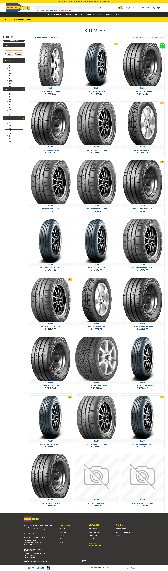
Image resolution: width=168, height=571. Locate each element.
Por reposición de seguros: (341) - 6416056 (36, 553)
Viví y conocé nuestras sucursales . (54, 10)
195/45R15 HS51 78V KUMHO (50, 268)
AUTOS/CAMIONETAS (17, 19)
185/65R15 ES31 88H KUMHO (96, 209)
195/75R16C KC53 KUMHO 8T (142, 326)
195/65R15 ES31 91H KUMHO (50, 326)
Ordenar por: (134, 37)
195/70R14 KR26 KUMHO (96, 326)
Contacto (118, 535)
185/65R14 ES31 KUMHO (50, 209)
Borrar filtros (14, 40)
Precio (7, 45)
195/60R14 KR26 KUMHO (96, 268)
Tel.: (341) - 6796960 (29, 557)
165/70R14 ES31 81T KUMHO (96, 150)
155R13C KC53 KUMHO (51, 150)
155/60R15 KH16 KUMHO (96, 91)
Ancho (7, 89)
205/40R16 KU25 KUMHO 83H (96, 385)
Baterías (62, 539)
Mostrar (157, 37)
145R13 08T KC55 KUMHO (51, 91)
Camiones (63, 532)
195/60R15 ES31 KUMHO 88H (142, 268)
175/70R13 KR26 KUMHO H (142, 150)
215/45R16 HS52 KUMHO (96, 503)
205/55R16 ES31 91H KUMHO (96, 444)
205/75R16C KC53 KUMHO (50, 503)
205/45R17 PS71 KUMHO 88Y (142, 385)
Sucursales (92, 539)
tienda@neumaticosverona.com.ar (35, 561)
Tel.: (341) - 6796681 (29, 555)
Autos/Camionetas (65, 529)
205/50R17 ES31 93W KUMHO (50, 444)
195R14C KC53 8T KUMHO (51, 385)
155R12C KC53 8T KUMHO (142, 91)
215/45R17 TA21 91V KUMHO (142, 503)
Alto (6, 118)
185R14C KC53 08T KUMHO (142, 209)
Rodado (7, 60)
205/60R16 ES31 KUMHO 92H (142, 444)
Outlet (61, 542)
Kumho (50, 88)
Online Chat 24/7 (93, 528)
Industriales (63, 535)
